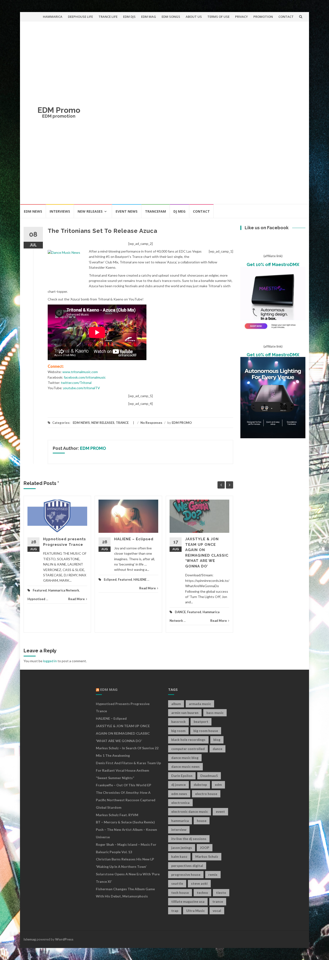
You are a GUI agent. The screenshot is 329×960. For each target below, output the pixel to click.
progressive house (185, 874)
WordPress (64, 939)
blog (216, 739)
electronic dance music (189, 811)
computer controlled (188, 749)
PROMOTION (263, 16)
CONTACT (286, 16)
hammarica (180, 821)
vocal (217, 911)
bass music (215, 713)
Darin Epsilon (181, 776)
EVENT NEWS (127, 211)
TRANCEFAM (155, 211)
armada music (200, 704)
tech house (180, 892)
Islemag (30, 939)
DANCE (180, 612)
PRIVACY (241, 16)
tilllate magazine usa (187, 901)
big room (178, 731)
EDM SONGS (171, 16)
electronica (180, 803)
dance (217, 749)
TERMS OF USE (218, 16)
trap (174, 911)
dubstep (200, 784)
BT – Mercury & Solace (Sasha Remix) (125, 822)
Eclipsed (110, 579)
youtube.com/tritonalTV (81, 388)
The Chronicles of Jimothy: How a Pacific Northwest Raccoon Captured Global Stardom (125, 799)
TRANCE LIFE (108, 16)
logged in (50, 661)
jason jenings (181, 848)
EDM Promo (59, 110)
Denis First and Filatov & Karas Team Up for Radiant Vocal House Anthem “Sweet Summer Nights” (128, 770)
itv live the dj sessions (188, 839)
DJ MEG (179, 211)
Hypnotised (36, 599)
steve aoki (199, 883)
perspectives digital (187, 866)
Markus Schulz (206, 856)
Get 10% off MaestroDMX (273, 264)
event (220, 811)
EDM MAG (148, 16)
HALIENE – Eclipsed (133, 539)
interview (178, 829)
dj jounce (178, 784)
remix (212, 874)
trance (217, 901)
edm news (179, 794)
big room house (205, 731)
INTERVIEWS (60, 211)
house (201, 821)
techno (202, 892)
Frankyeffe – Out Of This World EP (123, 785)
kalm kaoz (179, 856)
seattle (177, 883)
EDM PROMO (182, 423)
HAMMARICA (52, 16)
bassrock (178, 721)
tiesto (221, 892)
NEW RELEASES (90, 211)
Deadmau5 (209, 776)
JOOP (204, 848)
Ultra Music (195, 911)
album (176, 704)
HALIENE (139, 579)
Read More (76, 599)
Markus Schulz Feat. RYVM (117, 815)
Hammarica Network (63, 590)
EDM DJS (129, 16)
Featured (40, 590)
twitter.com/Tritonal (76, 383)
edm (218, 784)
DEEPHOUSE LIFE (80, 16)
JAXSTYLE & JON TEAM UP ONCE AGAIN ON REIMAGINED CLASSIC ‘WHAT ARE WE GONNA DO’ (123, 733)
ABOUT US (194, 16)
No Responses (151, 423)
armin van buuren (184, 713)
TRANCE (122, 423)
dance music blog (184, 758)
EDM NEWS (33, 211)
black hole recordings (188, 739)
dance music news (185, 766)
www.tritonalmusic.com (80, 372)
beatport (201, 721)
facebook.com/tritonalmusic (85, 377)
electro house (206, 794)
